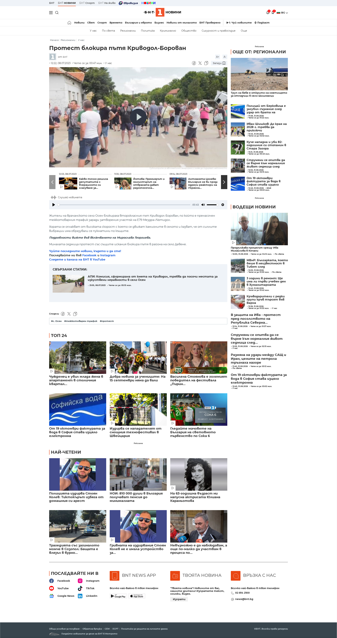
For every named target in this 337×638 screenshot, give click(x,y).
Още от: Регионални (259, 51)
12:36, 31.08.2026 (255, 306)
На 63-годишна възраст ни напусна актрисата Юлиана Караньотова (195, 497)
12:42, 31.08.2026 (256, 288)
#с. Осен (56, 321)
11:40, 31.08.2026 (240, 366)
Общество (188, 30)
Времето (116, 22)
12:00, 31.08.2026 (240, 254)
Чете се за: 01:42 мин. (258, 290)
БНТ (51, 3)
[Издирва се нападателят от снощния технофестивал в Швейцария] (138, 409)
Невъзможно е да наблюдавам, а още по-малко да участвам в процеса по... (198, 549)
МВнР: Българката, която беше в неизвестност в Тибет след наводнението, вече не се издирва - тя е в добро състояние (267, 263)
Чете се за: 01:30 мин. (258, 272)
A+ (217, 56)
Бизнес (159, 22)
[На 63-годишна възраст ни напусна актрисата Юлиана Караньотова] (198, 474)
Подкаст (263, 22)
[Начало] (70, 22)
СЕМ (107, 629)
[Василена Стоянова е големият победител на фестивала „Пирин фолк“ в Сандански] (198, 357)
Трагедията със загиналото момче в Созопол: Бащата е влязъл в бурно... (74, 549)
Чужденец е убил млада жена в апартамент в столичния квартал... (76, 380)
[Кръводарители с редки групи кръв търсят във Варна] (238, 302)
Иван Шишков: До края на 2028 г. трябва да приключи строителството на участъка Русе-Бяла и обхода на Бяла (267, 127)
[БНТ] (53, 57)
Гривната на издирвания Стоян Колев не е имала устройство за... (138, 549)
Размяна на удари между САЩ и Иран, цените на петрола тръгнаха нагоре (258, 359)
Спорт (102, 22)
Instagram (107, 255)
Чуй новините (242, 22)
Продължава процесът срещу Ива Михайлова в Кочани (254, 249)
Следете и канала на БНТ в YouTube (77, 259)
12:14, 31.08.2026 (240, 326)
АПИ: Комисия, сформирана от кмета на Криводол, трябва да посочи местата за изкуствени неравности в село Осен (153, 278)
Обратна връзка (92, 629)
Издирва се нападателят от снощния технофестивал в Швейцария (135, 432)
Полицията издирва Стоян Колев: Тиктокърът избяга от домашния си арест (76, 497)
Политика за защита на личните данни (144, 629)
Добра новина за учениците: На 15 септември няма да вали (138, 378)
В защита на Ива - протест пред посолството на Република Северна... (256, 319)
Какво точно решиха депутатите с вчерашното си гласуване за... (93, 183)
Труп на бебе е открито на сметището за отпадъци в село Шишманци (259, 94)
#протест (107, 321)
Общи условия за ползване (64, 629)
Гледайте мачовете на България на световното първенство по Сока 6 (193, 432)
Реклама (138, 443)
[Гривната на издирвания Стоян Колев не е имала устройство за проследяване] (138, 526)
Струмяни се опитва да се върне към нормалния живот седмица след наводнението (266, 163)
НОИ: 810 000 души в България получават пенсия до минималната (136, 497)
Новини (79, 22)
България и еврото (138, 22)
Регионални (128, 30)
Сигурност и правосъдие (219, 30)
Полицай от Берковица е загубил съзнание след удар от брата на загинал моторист (266, 109)
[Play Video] (138, 117)
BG (283, 12)
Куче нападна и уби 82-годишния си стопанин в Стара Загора (266, 145)
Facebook (89, 255)
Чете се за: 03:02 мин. (261, 386)
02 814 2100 (242, 592)
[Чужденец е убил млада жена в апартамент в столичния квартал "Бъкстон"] (77, 357)
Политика (148, 30)
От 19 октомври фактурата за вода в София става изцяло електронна (77, 432)
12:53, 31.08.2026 (240, 346)
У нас (93, 30)
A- (225, 56)
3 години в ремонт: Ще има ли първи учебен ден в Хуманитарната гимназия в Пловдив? (266, 281)
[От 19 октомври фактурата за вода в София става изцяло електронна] (77, 409)
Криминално (168, 30)
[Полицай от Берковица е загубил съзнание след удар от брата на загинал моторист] (238, 111)
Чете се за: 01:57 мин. (260, 326)
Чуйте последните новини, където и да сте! (85, 251)
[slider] (123, 204)
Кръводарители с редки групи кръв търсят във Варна (266, 300)
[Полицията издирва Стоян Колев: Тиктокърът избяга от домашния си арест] (77, 474)
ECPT (115, 629)
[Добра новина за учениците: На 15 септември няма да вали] (138, 357)
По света (108, 30)
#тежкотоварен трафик (80, 321)
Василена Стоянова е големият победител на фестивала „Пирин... (198, 380)
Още (244, 30)
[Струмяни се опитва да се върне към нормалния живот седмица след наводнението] (238, 166)
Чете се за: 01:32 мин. (258, 308)
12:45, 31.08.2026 (240, 386)
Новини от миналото (182, 22)
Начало (54, 40)
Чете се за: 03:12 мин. (261, 366)
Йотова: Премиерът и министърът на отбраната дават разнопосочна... (149, 183)
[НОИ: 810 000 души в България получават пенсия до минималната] (138, 474)
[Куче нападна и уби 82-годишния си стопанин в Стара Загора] (238, 148)
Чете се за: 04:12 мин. (261, 254)
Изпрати (179, 599)
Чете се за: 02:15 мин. (261, 346)
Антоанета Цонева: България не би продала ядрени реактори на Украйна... (204, 183)
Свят (91, 22)
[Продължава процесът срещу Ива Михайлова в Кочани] (259, 229)
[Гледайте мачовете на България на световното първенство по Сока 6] (198, 409)
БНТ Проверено (209, 22)
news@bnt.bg (244, 599)
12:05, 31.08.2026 (256, 270)
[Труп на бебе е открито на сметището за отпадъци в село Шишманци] (259, 74)
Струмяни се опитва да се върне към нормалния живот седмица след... (257, 339)
